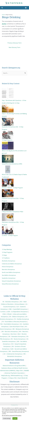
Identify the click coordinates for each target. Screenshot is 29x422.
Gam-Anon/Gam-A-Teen (17, 326)
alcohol (4, 24)
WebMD (26, 370)
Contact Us (14, 405)
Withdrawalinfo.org (16, 375)
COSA (4, 314)
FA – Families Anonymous (21, 319)
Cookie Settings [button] (6, 418)
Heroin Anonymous (7, 266)
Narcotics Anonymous (8, 269)
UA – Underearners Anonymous (13, 354)
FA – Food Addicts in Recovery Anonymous (14, 321)
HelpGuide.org (5, 375)
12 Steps (4, 255)
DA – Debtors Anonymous (16, 316)
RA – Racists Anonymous (18, 339)
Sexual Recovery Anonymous (10, 284)
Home (3, 14)
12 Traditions (6, 258)
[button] (2, 8)
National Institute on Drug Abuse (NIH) (14, 365)
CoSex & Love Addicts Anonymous (12, 264)
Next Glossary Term (14, 47)
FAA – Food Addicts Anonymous (9, 324)
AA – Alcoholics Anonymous (11, 302)
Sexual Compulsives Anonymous (11, 281)
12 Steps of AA (12, 378)
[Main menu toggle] (25, 8)
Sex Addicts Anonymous (9, 275)
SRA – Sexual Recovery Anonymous (19, 351)
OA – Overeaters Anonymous (16, 336)
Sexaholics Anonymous (8, 278)
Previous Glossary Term (14, 43)
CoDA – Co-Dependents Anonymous (17, 311)
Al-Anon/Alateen (19, 304)
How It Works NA (22, 378)
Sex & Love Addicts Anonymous (11, 272)
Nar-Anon (13, 334)
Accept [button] (14, 418)
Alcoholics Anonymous (8, 261)
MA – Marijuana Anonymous (21, 329)
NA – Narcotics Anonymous (10, 331)
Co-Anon (2, 311)
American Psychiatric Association (14, 373)
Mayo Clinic (19, 370)
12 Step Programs (7, 252)
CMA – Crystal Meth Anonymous (18, 309)
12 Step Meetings (7, 249)
